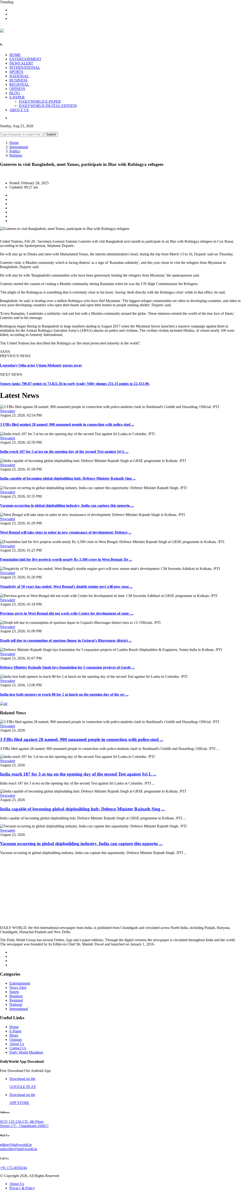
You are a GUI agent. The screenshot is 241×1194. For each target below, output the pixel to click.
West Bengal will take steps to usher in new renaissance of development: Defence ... (65, 532)
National (15, 1004)
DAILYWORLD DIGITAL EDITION (48, 106)
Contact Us (17, 1048)
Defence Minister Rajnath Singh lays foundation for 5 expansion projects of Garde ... (67, 667)
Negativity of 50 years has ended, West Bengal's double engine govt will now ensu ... (66, 587)
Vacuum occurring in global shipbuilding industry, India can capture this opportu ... (67, 505)
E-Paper (15, 1031)
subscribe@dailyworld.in (18, 1149)
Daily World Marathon (26, 1052)
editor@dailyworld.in (16, 1145)
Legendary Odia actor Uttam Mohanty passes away (41, 365)
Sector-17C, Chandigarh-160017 (24, 1126)
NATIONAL (19, 76)
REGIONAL (19, 84)
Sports (14, 992)
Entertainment (19, 983)
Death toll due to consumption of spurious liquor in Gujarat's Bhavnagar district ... (66, 640)
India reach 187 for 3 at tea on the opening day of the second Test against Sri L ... (64, 452)
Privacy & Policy (22, 1188)
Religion (15, 155)
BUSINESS (18, 80)
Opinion (15, 1040)
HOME (15, 55)
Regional (16, 1000)
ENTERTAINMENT (25, 59)
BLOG (14, 93)
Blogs (13, 1035)
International (18, 147)
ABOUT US (19, 110)
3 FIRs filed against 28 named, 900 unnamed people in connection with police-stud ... (67, 424)
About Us (16, 1044)
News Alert (17, 987)
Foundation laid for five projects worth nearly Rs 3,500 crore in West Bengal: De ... (66, 559)
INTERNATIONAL (24, 67)
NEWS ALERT (21, 63)
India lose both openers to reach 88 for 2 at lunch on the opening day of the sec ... (64, 694)
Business (16, 996)
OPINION (17, 89)
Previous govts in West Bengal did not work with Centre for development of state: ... (66, 613)
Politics (14, 151)
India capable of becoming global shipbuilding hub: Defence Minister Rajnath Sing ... (68, 478)
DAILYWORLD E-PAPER (40, 101)
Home (14, 143)
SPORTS (16, 72)
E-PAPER (17, 97)
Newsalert (7, 411)
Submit (51, 134)
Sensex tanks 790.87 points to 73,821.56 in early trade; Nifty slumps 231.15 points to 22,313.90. (75, 384)
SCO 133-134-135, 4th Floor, (22, 1122)
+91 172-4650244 (13, 1168)
